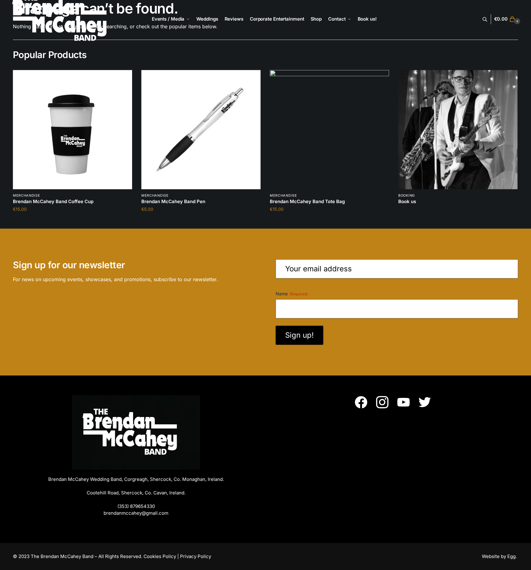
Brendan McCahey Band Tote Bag (307, 201)
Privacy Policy (195, 556)
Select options (72, 221)
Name (292, 293)
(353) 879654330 (136, 506)
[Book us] (457, 129)
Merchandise (26, 195)
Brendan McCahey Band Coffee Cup (53, 201)
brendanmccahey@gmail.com (136, 513)
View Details (458, 221)
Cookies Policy (160, 556)
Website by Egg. (500, 556)
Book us (407, 201)
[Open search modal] (488, 19)
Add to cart (201, 221)
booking (406, 195)
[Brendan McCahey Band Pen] (201, 129)
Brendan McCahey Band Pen (173, 201)
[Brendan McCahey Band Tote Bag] (329, 129)
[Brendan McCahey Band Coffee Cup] (72, 129)
